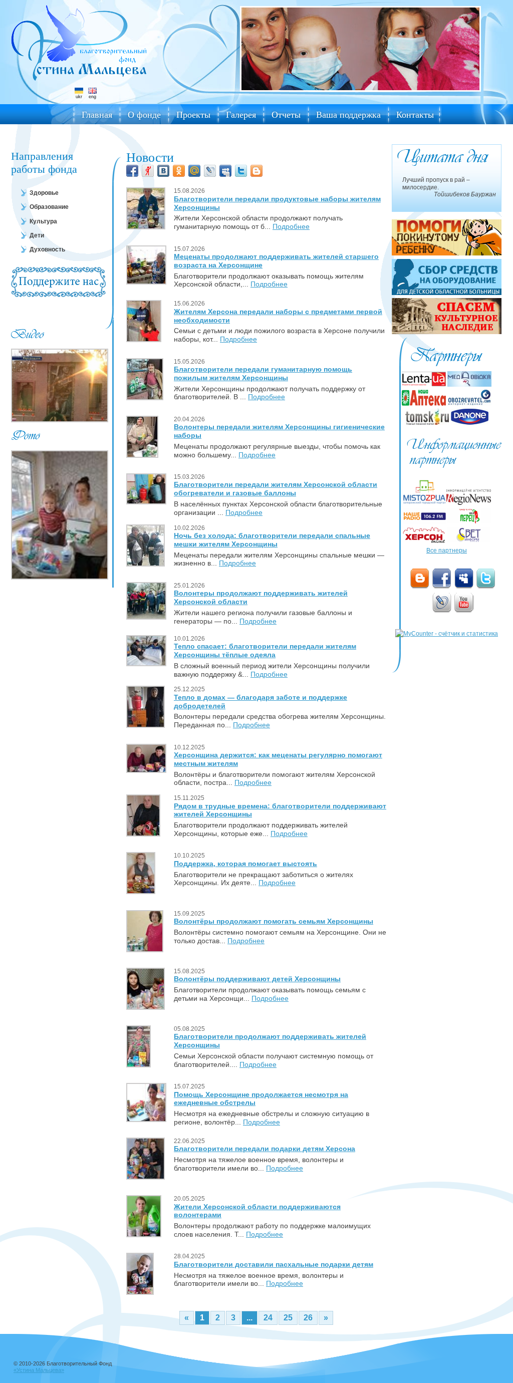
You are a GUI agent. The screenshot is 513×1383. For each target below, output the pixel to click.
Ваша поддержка (348, 114)
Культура (43, 221)
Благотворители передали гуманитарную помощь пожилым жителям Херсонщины (263, 373)
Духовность (47, 249)
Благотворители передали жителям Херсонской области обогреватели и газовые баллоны (275, 488)
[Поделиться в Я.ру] (148, 171)
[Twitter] (486, 579)
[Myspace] (464, 579)
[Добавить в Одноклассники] (179, 171)
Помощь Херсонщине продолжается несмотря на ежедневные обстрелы (261, 1098)
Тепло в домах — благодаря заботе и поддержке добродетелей (260, 701)
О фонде (144, 114)
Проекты (193, 114)
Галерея (241, 114)
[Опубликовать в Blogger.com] (256, 171)
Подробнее (291, 226)
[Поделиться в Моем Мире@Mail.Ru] (194, 171)
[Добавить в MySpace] (225, 171)
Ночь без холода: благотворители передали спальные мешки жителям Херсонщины (272, 539)
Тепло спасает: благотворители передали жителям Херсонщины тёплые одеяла (265, 650)
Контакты (415, 114)
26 (308, 1317)
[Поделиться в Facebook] (132, 171)
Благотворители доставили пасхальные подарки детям (273, 1264)
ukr (79, 96)
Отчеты (286, 114)
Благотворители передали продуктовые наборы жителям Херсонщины (277, 203)
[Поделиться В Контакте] (163, 171)
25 (288, 1317)
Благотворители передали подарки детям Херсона (264, 1149)
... (249, 1317)
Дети (37, 235)
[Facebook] (442, 579)
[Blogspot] (420, 579)
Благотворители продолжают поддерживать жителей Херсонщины (270, 1040)
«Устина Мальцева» (39, 1370)
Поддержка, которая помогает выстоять (245, 864)
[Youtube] (464, 603)
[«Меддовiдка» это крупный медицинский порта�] (469, 384)
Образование (49, 206)
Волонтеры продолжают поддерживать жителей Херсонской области (261, 597)
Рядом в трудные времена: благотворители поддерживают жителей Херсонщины (280, 810)
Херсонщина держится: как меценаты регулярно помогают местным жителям (278, 759)
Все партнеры (446, 550)
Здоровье (44, 192)
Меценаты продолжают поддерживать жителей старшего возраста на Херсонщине (276, 260)
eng (92, 96)
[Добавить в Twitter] (241, 171)
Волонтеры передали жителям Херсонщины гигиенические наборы (279, 431)
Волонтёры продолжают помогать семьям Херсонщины (273, 921)
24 (268, 1317)
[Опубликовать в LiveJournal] (210, 171)
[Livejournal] (442, 603)
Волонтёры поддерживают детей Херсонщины (257, 979)
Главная (97, 114)
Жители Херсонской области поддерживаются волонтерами (257, 1211)
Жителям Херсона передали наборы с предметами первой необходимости (278, 316)
